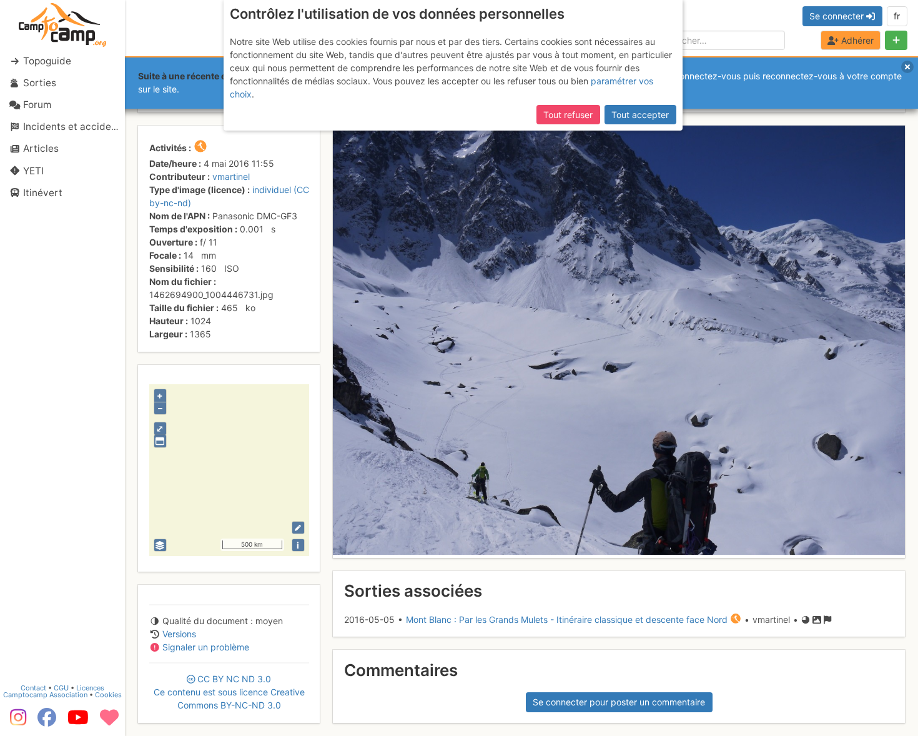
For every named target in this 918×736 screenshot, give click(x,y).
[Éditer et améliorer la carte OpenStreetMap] (298, 528)
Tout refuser (568, 114)
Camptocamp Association (45, 694)
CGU (61, 688)
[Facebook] (46, 721)
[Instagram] (15, 721)
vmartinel (231, 176)
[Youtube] (78, 721)
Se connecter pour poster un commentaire (619, 702)
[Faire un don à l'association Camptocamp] (109, 721)
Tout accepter (640, 114)
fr (897, 16)
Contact (33, 688)
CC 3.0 (229, 692)
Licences (90, 688)
